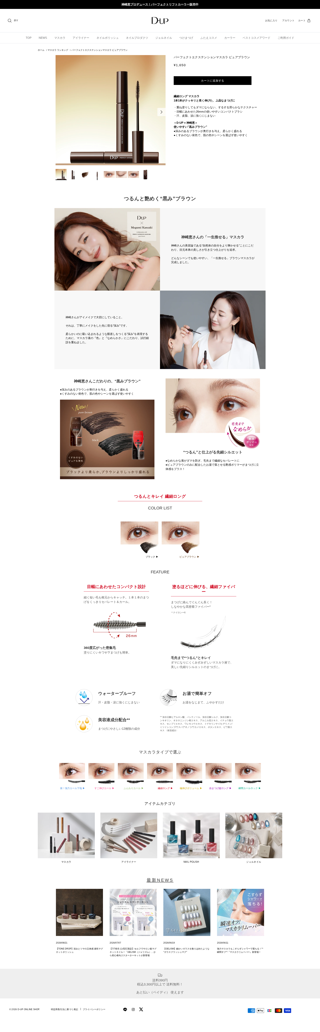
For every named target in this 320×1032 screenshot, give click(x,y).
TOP (28, 37)
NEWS (43, 37)
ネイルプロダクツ (137, 37)
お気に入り (271, 20)
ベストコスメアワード (256, 37)
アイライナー (81, 37)
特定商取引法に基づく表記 (64, 1009)
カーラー (229, 37)
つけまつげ (186, 37)
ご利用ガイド (286, 37)
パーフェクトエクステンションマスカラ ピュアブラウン (99, 50)
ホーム (41, 50)
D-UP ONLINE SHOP (28, 1009)
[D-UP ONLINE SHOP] (160, 20)
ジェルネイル (163, 37)
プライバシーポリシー (94, 1009)
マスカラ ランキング (58, 50)
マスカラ (59, 37)
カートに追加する (212, 80)
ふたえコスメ (208, 37)
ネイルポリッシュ (107, 37)
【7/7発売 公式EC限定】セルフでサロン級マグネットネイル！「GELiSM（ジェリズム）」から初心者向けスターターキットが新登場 (133, 952)
